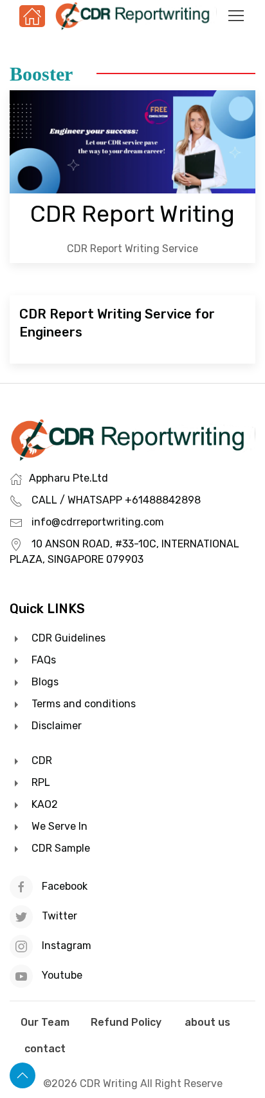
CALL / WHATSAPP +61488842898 (116, 500)
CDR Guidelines (68, 638)
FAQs (44, 660)
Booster (41, 73)
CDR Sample (61, 848)
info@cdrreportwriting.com (98, 522)
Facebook (64, 886)
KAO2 (45, 804)
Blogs (45, 682)
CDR (42, 760)
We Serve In (59, 826)
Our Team (45, 1022)
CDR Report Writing (132, 214)
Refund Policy (126, 1022)
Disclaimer (57, 726)
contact (45, 1049)
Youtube (60, 975)
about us (207, 1022)
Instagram (65, 945)
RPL (41, 782)
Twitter (59, 916)
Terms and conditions (84, 704)
